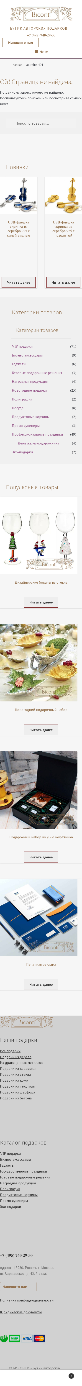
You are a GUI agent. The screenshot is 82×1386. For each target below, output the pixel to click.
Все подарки (10, 1050)
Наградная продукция (30, 381)
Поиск (41, 1378)
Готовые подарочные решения (37, 372)
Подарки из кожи (14, 1080)
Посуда (17, 407)
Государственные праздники (23, 1171)
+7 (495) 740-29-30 (16, 1255)
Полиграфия (22, 399)
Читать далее (18, 282)
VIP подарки (22, 346)
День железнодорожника (38, 443)
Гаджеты (19, 363)
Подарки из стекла (15, 1074)
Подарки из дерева (15, 1056)
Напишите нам (20, 42)
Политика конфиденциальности (27, 1300)
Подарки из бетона (16, 1098)
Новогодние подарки (29, 390)
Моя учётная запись (13, 1378)
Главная (17, 64)
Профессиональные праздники (37, 434)
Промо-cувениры (26, 425)
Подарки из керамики (18, 1068)
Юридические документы (21, 1311)
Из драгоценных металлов (21, 1062)
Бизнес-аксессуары (27, 355)
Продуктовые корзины (30, 416)
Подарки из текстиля (17, 1086)
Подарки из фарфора (17, 1092)
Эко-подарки (22, 451)
